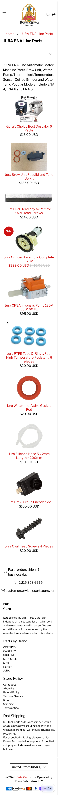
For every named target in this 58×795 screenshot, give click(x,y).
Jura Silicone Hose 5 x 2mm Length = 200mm (29, 456)
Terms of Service (13, 696)
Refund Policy (11, 692)
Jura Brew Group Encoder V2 (29, 502)
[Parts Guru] (29, 14)
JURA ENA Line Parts (37, 33)
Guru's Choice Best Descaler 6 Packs (29, 128)
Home (10, 33)
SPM (6, 662)
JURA (6, 670)
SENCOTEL (10, 658)
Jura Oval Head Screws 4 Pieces (29, 546)
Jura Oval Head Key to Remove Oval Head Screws (29, 211)
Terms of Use (11, 707)
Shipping (8, 704)
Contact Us (9, 684)
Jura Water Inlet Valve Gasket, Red (29, 407)
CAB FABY (9, 651)
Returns (7, 700)
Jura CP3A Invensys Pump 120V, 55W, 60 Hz (29, 307)
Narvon (7, 666)
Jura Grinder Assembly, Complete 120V (29, 259)
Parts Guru (22, 777)
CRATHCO (9, 647)
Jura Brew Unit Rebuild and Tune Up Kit (29, 176)
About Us (8, 688)
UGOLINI (8, 655)
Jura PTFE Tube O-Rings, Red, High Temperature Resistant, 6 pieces (29, 357)
